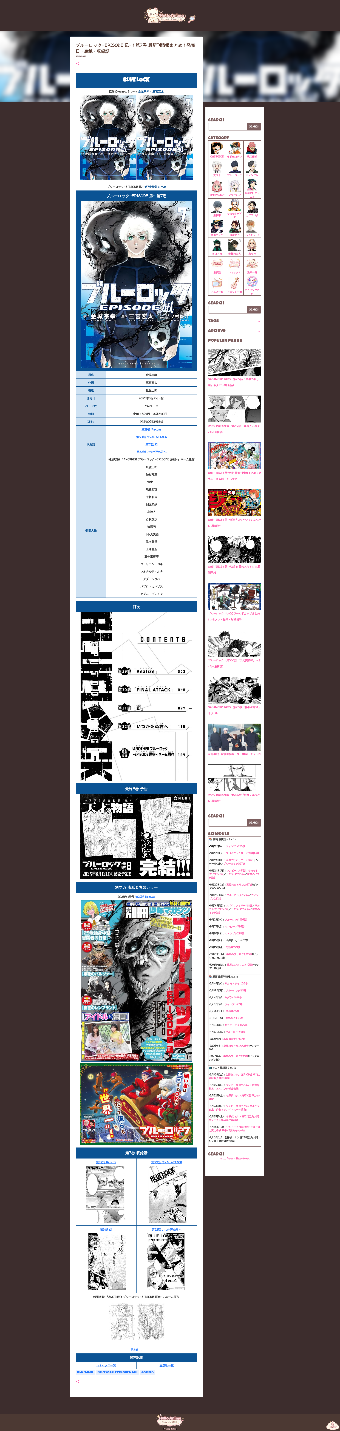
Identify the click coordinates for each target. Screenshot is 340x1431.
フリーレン (234, 194)
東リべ (252, 253)
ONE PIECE (217, 156)
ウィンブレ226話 (235, 846)
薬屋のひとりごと (252, 194)
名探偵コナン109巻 (234, 1038)
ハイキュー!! (252, 235)
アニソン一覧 (234, 291)
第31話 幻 (152, 444)
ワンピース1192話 (235, 926)
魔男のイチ (217, 235)
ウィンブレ (252, 175)
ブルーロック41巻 (235, 1032)
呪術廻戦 (252, 156)
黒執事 (217, 215)
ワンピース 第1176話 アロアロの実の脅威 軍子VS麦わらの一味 (234, 1128)
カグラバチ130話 (240, 909)
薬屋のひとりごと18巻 (235, 1056)
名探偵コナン (234, 156)
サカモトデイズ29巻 (236, 1025)
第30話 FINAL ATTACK (151, 437)
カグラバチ (252, 215)
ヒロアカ (217, 253)
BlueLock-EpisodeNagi (117, 1372)
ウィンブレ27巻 (233, 1004)
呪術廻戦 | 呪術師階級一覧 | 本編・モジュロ (234, 754)
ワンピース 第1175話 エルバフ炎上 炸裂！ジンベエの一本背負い (234, 1107)
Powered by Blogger (172, 1404)
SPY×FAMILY (217, 195)
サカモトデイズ (234, 215)
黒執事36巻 (232, 1011)
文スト (217, 175)
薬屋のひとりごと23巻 (236, 1045)
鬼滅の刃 (235, 235)
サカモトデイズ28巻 (236, 983)
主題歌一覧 (167, 1365)
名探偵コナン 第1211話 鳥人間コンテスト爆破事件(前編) (234, 1118)
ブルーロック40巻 (236, 990)
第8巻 (134, 1350)
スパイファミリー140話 (239, 905)
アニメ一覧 (217, 291)
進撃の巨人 (234, 253)
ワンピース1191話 (236, 870)
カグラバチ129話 (235, 874)
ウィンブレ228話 (234, 933)
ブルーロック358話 (238, 895)
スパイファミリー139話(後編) (242, 853)
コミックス (234, 272)
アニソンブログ (252, 291)
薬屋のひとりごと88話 (239, 954)
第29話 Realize (151, 429)
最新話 (217, 272)
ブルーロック (234, 175)
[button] (78, 63)
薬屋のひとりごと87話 (239, 884)
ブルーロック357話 (234, 863)
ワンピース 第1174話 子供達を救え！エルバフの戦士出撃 (234, 1086)
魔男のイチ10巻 (234, 1018)
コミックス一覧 (106, 1365)
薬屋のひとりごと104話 (239, 860)
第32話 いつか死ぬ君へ (151, 452)
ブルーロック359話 (236, 919)
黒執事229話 (233, 947)
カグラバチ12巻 (233, 997)
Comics (147, 1372)
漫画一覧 (252, 272)
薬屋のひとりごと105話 (240, 964)
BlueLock (85, 1372)
